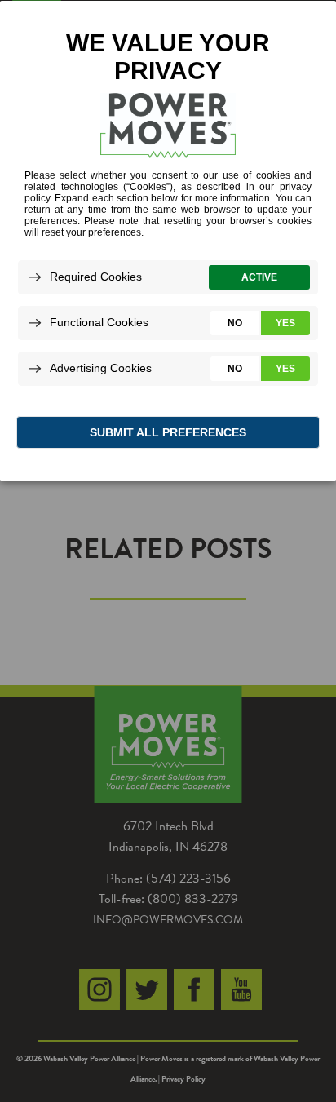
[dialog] (168, 240)
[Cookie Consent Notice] (168, 241)
